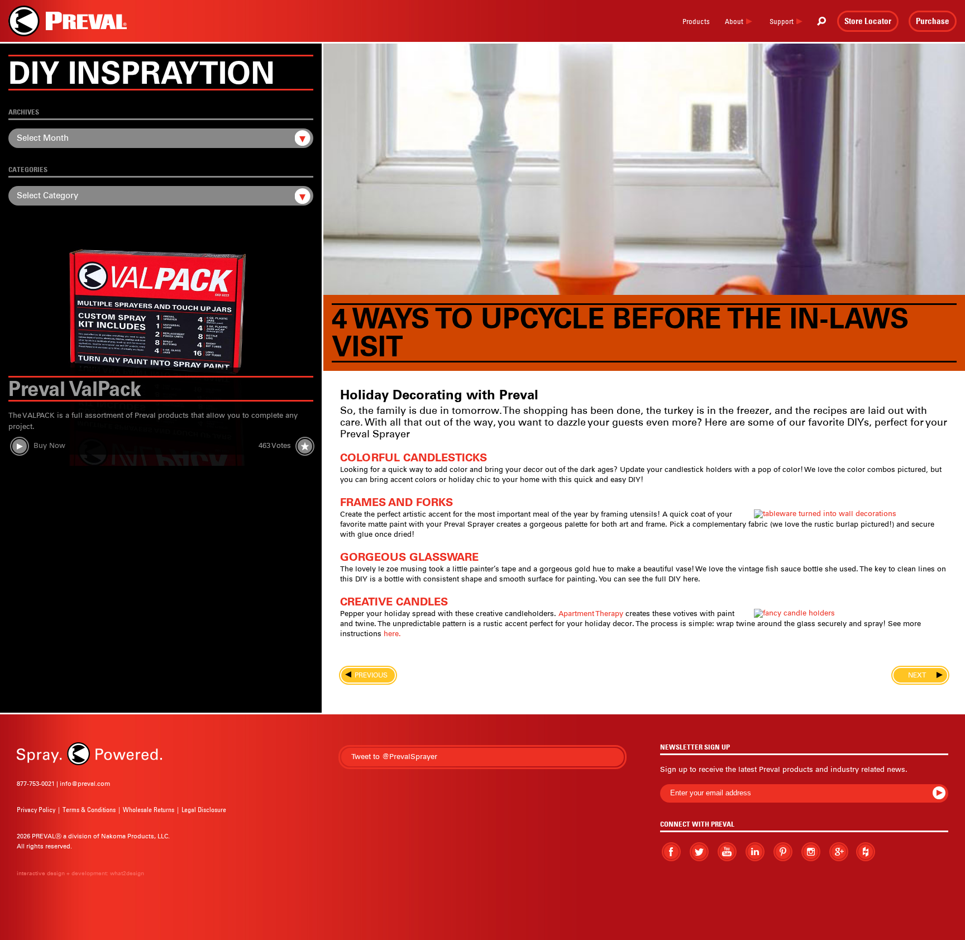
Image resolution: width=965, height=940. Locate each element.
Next (920, 675)
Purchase (932, 21)
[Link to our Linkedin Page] (755, 851)
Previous (368, 675)
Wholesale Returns (148, 809)
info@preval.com (85, 784)
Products (696, 21)
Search (821, 21)
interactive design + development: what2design (80, 873)
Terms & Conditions (89, 809)
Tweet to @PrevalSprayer (394, 756)
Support (782, 21)
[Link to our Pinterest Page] (783, 851)
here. (392, 633)
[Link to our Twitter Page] (699, 851)
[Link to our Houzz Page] (865, 852)
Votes (275, 446)
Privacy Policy (36, 809)
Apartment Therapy (590, 613)
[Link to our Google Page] (839, 851)
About (734, 21)
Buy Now (49, 446)
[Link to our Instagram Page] (811, 851)
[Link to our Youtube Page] (727, 851)
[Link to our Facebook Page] (671, 851)
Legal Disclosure (203, 809)
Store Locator (867, 21)
